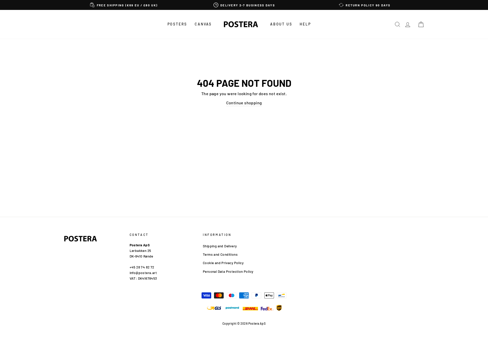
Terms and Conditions (220, 254)
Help (305, 24)
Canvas (203, 24)
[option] (124, 5)
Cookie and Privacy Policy (223, 263)
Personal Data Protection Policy (228, 271)
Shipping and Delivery (220, 246)
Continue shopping (244, 102)
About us (281, 24)
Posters (177, 24)
